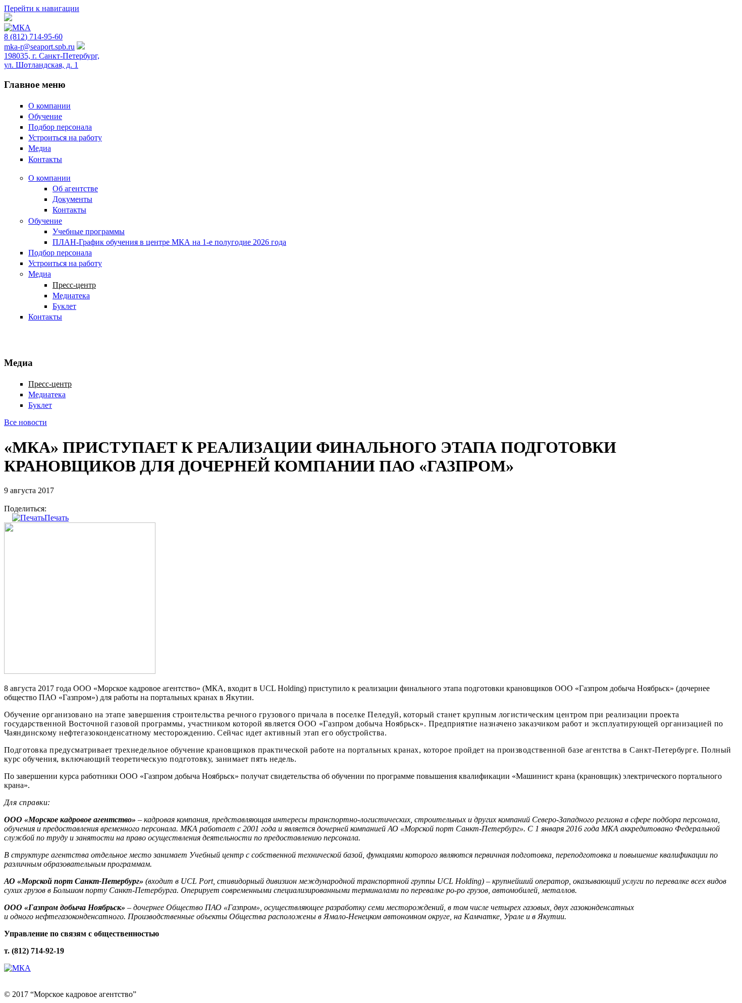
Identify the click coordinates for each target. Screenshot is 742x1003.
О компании (49, 105)
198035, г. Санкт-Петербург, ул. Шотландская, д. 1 (51, 60)
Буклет (64, 306)
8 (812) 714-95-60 (33, 36)
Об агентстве (75, 188)
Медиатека (71, 295)
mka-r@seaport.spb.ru (39, 46)
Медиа (39, 148)
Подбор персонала (60, 127)
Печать (56, 517)
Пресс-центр (74, 285)
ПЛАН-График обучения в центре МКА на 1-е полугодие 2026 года (169, 242)
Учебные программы (88, 231)
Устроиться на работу (65, 137)
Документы (72, 199)
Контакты (45, 159)
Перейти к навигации (41, 8)
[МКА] (17, 27)
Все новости (25, 422)
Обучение (45, 116)
